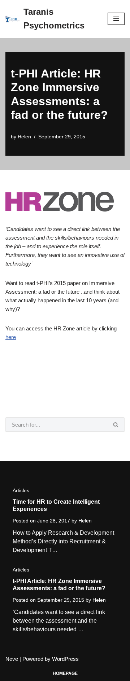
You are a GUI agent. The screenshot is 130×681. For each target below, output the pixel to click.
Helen (24, 136)
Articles (21, 490)
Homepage (65, 673)
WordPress (65, 659)
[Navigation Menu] (116, 19)
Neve (11, 659)
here (10, 337)
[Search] (116, 424)
